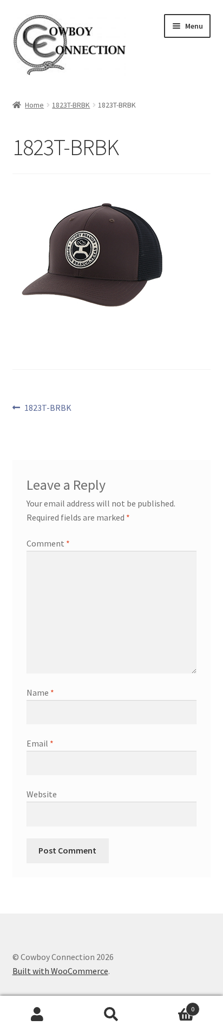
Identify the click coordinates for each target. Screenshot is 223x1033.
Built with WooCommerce (60, 970)
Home (34, 105)
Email (40, 743)
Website (42, 794)
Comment (48, 543)
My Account (37, 1014)
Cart (172, 1005)
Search (111, 1014)
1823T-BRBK (71, 105)
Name (40, 692)
